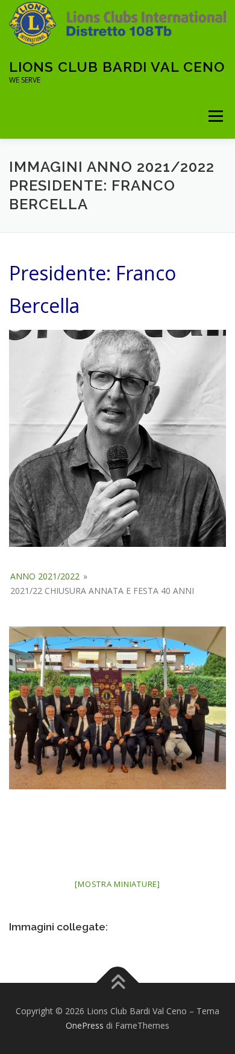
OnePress (85, 1025)
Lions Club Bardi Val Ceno (117, 66)
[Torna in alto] (117, 983)
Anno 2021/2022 (45, 576)
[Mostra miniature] (117, 884)
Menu (215, 116)
